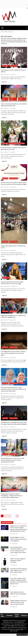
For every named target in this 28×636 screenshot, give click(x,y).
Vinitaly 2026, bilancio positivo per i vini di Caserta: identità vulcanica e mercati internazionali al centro (12, 460)
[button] (26, 28)
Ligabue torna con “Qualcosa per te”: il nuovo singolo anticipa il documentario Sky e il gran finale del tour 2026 (18, 528)
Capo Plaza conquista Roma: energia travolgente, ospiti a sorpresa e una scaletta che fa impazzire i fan (18, 581)
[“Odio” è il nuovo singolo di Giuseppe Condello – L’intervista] (4, 561)
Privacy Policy (17, 615)
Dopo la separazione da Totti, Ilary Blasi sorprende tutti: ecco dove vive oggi (12, 282)
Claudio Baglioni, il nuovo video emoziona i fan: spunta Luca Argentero (18, 539)
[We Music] (9, 16)
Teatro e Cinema (20, 99)
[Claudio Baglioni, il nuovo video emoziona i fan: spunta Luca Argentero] (4, 539)
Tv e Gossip (21, 143)
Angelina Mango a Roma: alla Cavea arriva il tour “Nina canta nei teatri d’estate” (18, 602)
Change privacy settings (22, 634)
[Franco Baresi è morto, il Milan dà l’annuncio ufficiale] (14, 57)
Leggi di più (4, 81)
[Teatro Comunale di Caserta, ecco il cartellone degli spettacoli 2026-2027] (14, 93)
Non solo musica (13, 66)
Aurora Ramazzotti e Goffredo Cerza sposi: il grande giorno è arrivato (13, 148)
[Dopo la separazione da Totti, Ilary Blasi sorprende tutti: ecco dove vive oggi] (14, 271)
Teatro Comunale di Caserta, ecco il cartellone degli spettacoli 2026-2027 (14, 104)
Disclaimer (10, 615)
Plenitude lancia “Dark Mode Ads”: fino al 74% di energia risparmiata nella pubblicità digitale (14, 423)
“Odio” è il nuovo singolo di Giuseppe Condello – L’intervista (17, 560)
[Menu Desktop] (2, 28)
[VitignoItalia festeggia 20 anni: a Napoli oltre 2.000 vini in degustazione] (14, 305)
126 (17, 516)
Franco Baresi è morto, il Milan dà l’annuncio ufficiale (18, 593)
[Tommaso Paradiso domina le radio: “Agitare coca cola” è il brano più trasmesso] (4, 570)
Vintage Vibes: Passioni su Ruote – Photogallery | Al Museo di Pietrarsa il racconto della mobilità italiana (11, 495)
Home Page (5, 66)
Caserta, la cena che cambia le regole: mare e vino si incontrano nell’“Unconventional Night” (14, 183)
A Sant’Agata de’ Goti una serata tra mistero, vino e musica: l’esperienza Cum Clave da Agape (13, 353)
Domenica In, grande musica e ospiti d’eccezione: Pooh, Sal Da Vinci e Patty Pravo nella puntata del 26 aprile (13, 389)
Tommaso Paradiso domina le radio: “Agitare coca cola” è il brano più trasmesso (18, 570)
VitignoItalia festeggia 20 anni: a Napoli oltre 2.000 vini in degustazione (13, 316)
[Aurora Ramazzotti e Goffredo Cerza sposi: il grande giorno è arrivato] (14, 133)
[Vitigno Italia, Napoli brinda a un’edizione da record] (14, 220)
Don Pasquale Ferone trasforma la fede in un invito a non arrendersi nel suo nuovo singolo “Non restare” (18, 549)
